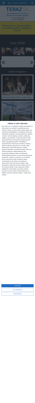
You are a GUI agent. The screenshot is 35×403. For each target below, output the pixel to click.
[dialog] (17, 262)
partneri (10, 126)
